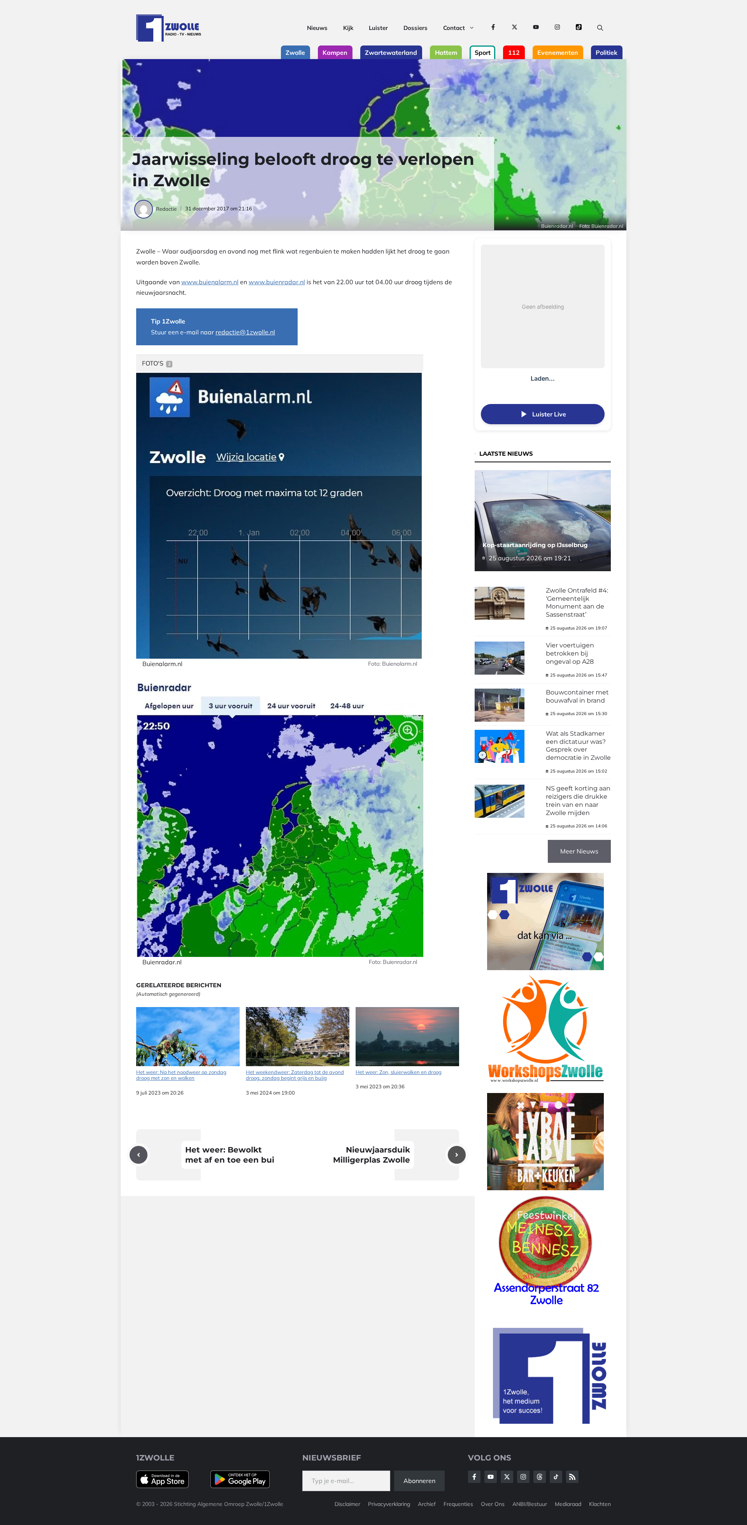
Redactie (166, 209)
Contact (454, 27)
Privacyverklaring (389, 1504)
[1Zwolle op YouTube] (536, 27)
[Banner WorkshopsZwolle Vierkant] (545, 1087)
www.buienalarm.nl (209, 282)
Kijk (348, 27)
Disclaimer (347, 1504)
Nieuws (317, 27)
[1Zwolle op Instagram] (557, 27)
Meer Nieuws (579, 851)
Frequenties (458, 1504)
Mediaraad (568, 1504)
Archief (427, 1504)
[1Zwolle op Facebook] (493, 27)
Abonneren (419, 1481)
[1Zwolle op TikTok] (578, 27)
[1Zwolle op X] (514, 27)
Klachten (600, 1504)
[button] (600, 27)
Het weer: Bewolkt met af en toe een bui (229, 1155)
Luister (378, 27)
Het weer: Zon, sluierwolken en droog (399, 1072)
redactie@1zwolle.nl (245, 332)
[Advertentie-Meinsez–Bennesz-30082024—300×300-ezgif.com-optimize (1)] (545, 1308)
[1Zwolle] (168, 27)
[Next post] (456, 1154)
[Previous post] (138, 1154)
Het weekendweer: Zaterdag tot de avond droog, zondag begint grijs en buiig (295, 1075)
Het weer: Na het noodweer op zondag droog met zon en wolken (181, 1075)
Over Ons (493, 1504)
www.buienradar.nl (277, 282)
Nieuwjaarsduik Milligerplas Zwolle (371, 1155)
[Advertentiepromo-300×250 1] (550, 1421)
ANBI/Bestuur (529, 1504)
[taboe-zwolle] (545, 1188)
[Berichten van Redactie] (144, 209)
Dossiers (415, 27)
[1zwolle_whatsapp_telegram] (545, 968)
